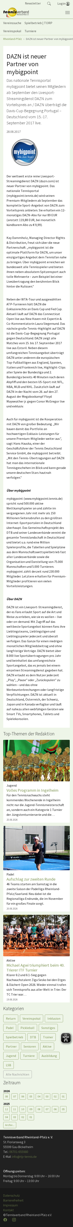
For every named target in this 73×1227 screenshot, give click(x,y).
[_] (24, 152)
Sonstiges (48, 1028)
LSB (8, 1065)
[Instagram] (14, 1219)
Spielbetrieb (14, 1037)
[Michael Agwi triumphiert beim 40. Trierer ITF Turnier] (36, 935)
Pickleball (27, 1028)
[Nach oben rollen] (65, 1219)
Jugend (11, 1056)
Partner (11, 1046)
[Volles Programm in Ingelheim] (36, 760)
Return (11, 1018)
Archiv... (9, 1125)
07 (14, 1096)
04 (39, 1096)
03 (47, 1096)
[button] (49, 3)
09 (30, 1109)
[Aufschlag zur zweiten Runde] (36, 848)
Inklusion (53, 1018)
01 (63, 1096)
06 (22, 1096)
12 (6, 1109)
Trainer (48, 1037)
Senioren (30, 1046)
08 (6, 1096)
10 (22, 1109)
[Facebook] (5, 1219)
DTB (33, 1037)
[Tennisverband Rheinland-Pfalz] (16, 12)
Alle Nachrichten (17, 1074)
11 (14, 1109)
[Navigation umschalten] (67, 12)
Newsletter (33, 3)
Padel (10, 1028)
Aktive (47, 1046)
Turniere (29, 1056)
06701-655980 (18, 1152)
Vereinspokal (32, 1018)
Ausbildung (49, 1056)
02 (55, 1096)
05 (30, 1096)
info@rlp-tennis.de (24, 1157)
